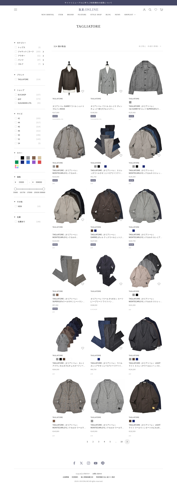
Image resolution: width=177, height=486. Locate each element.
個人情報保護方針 (87, 477)
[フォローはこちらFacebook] (74, 463)
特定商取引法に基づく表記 (105, 477)
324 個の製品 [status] (60, 46)
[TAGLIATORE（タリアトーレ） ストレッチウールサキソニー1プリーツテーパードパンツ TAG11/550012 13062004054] (107, 141)
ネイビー (105, 166)
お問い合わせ (97, 473)
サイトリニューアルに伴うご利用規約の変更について (88, 2)
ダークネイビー (92, 294)
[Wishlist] (155, 9)
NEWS (117, 15)
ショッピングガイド (83, 473)
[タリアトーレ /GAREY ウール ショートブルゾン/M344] (69, 77)
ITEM (60, 15)
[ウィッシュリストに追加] (82, 91)
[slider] (15, 189)
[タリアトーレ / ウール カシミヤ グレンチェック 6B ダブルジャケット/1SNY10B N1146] (107, 77)
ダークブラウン (92, 230)
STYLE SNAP (96, 15)
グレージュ (92, 166)
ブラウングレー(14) (57, 230)
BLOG (108, 15)
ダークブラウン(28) (64, 230)
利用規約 (75, 477)
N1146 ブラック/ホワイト (92, 102)
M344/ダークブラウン (53, 102)
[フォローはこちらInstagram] (88, 463)
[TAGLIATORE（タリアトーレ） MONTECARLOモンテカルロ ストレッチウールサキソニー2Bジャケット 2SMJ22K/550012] (145, 270)
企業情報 (66, 477)
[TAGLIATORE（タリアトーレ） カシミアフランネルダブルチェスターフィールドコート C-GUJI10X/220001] (69, 334)
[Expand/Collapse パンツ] (43, 59)
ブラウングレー (53, 359)
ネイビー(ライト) (67, 359)
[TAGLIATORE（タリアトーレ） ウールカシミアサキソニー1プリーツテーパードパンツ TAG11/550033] (107, 334)
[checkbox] (29, 47)
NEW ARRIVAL (47, 15)
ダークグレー (92, 359)
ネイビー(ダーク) (70, 359)
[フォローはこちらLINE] (103, 463)
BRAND (70, 15)
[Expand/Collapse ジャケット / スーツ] (43, 51)
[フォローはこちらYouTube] (96, 463)
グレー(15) (60, 230)
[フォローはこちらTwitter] (81, 463)
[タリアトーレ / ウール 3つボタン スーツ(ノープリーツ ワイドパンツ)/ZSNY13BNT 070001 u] (107, 270)
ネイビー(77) (67, 230)
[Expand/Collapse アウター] (43, 55)
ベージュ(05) (53, 230)
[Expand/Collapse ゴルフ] (43, 64)
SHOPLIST (128, 15)
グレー (130, 102)
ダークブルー (102, 166)
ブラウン (57, 166)
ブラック (98, 166)
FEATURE (82, 15)
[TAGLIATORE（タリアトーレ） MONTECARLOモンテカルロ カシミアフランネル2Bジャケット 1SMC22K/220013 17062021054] (145, 206)
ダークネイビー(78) (70, 230)
